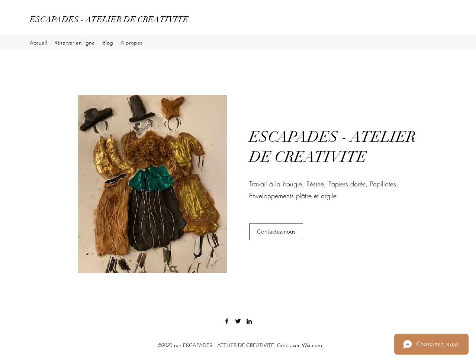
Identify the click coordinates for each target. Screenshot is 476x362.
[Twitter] (238, 321)
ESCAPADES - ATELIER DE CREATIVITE (109, 19)
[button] (276, 232)
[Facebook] (227, 321)
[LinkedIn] (249, 321)
